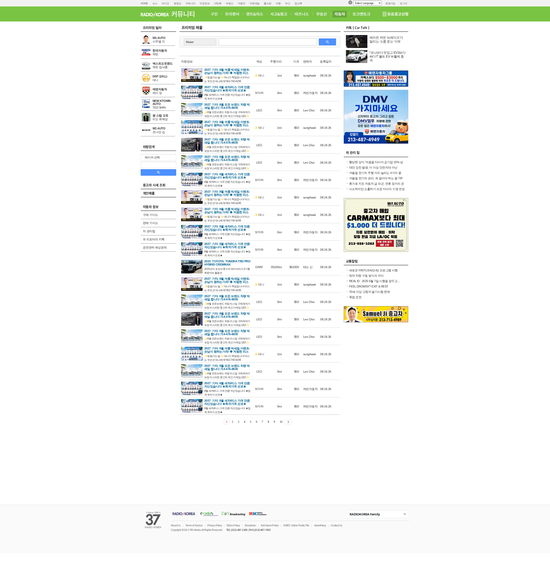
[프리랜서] (232, 14)
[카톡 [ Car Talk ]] (376, 29)
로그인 (403, 3)
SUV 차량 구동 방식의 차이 (366, 275)
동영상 (177, 3)
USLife (217, 3)
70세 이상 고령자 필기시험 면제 (369, 291)
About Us (175, 525)
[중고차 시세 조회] (160, 186)
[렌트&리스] (254, 14)
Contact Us (336, 525)
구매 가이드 (150, 215)
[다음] (288, 422)
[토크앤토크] (361, 14)
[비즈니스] (302, 14)
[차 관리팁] (376, 154)
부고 (287, 3)
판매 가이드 (150, 223)
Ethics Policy (233, 525)
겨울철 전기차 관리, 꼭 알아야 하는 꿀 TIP (375, 178)
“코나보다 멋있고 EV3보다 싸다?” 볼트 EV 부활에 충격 (387, 56)
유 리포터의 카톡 (154, 239)
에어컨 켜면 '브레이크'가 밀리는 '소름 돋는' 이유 (386, 39)
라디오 (165, 3)
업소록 (298, 3)
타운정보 (205, 3)
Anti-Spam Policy (269, 525)
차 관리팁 (149, 231)
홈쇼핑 (267, 3)
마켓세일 (255, 3)
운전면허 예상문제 (155, 247)
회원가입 (390, 3)
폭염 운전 (355, 297)
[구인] (214, 14)
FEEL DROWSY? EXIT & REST (368, 286)
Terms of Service (194, 525)
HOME (144, 3)
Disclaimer (250, 525)
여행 (278, 3)
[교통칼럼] (376, 262)
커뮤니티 (191, 3)
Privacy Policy (214, 525)
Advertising (320, 525)
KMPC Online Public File (296, 525)
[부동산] (321, 14)
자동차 (241, 3)
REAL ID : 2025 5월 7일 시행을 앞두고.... (374, 281)
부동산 (229, 3)
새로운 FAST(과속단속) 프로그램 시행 (373, 270)
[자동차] (340, 14)
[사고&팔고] (278, 14)
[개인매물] (160, 194)
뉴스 (155, 3)
